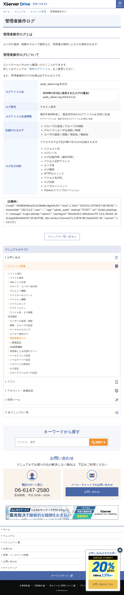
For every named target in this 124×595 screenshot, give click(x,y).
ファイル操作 (17, 277)
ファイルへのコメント (21, 295)
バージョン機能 (18, 299)
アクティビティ (18, 308)
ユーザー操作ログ (19, 334)
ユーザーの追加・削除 (21, 321)
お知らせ (7, 548)
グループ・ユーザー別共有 (23, 286)
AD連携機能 (16, 347)
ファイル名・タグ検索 (21, 312)
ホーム (6, 529)
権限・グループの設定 (21, 325)
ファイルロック (18, 303)
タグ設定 (14, 368)
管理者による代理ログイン (23, 351)
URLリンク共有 (18, 282)
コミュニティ (10, 542)
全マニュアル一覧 (18, 412)
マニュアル (9, 535)
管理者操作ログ (18, 338)
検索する (100, 442)
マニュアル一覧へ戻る (61, 236)
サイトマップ (10, 567)
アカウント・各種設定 (20, 390)
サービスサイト (60, 575)
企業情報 (24, 585)
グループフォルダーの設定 (23, 372)
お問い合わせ (92, 491)
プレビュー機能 (18, 290)
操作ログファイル (39, 68)
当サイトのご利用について (61, 585)
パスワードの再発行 (20, 364)
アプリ (11, 381)
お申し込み (13, 257)
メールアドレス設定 (20, 355)
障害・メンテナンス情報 (15, 555)
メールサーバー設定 (20, 359)
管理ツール (13, 399)
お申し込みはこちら (103, 584)
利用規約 (39, 585)
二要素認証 (15, 342)
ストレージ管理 (16, 266)
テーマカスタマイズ (20, 329)
